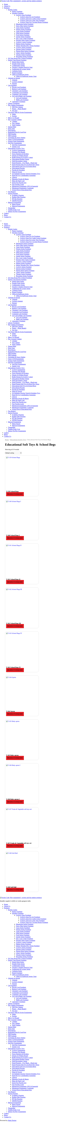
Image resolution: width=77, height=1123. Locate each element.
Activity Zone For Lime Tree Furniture (32, 20)
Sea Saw (15, 110)
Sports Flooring (13, 193)
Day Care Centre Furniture (24, 38)
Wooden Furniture (18, 13)
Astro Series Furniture (23, 31)
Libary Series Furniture (23, 53)
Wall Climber (16, 125)
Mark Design (12, 1120)
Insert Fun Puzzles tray (19, 183)
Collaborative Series (18, 65)
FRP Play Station (17, 107)
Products (7, 8)
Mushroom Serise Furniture (24, 24)
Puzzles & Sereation (18, 170)
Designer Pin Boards (18, 152)
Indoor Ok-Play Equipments (17, 211)
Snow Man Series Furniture (24, 26)
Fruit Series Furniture (22, 35)
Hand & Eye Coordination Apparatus (24, 175)
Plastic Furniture (17, 11)
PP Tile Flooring (17, 199)
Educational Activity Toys (16, 148)
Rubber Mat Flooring (18, 197)
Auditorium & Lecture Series (21, 69)
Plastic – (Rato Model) (19, 109)
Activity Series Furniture (24, 47)
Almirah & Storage (14, 78)
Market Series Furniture (23, 44)
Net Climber (16, 123)
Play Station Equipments (16, 105)
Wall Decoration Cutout (19, 161)
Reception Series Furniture (24, 56)
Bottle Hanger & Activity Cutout (22, 157)
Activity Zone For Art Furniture (30, 17)
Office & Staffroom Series (20, 74)
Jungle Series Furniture (23, 37)
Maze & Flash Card (18, 181)
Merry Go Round (13, 118)
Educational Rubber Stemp (20, 159)
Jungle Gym (16, 146)
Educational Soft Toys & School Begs (24, 166)
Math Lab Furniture (22, 100)
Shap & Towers (17, 172)
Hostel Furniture (17, 73)
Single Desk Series (18, 62)
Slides (14, 114)
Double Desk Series (18, 64)
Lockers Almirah (17, 82)
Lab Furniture (12, 85)
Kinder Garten (12, 10)
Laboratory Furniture (18, 101)
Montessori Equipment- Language (23, 188)
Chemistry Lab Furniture (20, 91)
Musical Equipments (14, 202)
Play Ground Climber (15, 119)
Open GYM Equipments (16, 139)
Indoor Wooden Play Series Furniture (28, 46)
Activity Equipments (18, 150)
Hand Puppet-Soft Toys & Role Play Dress (25, 164)
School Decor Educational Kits (22, 190)
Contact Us (7, 217)
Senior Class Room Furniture (17, 60)
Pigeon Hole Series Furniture (25, 51)
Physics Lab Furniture (19, 87)
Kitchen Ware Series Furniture (25, 40)
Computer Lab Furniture (19, 94)
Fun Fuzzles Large (18, 184)
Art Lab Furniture (21, 98)
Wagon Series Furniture (23, 29)
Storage (14, 83)
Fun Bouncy (12, 192)
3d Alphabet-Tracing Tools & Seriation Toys (26, 174)
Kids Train (11, 128)
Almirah (14, 80)
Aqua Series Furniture (23, 28)
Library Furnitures (14, 103)
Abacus (14, 177)
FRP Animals (12, 136)
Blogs (6, 215)
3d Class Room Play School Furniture (20, 58)
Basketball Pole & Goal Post (17, 132)
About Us (7, 6)
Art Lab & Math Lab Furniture (21, 96)
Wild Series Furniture (22, 33)
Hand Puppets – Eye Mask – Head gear (24, 163)
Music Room (16, 204)
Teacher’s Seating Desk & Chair (22, 67)
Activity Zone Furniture (23, 15)
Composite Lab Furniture (20, 92)
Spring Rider (12, 127)
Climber (14, 121)
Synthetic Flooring (18, 195)
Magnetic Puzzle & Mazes (20, 179)
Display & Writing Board (20, 155)
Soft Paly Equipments (15, 143)
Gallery (6, 213)
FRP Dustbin (12, 134)
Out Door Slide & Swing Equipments (20, 112)
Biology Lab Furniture (19, 89)
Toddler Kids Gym (14, 210)
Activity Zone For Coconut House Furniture (34, 22)
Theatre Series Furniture (23, 55)
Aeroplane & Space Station (16, 137)
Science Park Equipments (16, 141)
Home (6, 4)
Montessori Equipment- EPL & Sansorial (25, 186)
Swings (14, 116)
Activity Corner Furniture (24, 42)
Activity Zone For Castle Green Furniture (33, 19)
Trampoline (11, 208)
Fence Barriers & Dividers (20, 154)
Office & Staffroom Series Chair (26, 76)
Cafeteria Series (17, 71)
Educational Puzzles (18, 168)
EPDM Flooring (17, 201)
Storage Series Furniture (23, 49)
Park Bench (11, 130)
